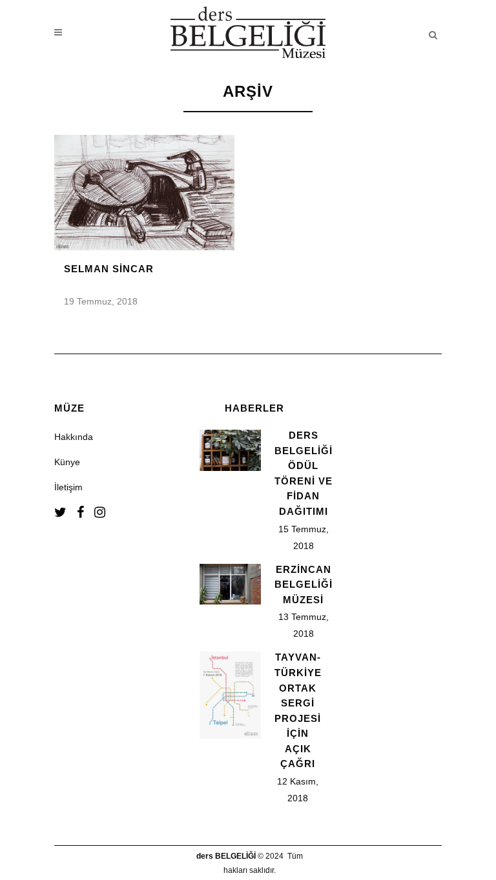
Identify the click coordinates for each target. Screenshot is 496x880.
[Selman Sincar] (144, 192)
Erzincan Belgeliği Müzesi (303, 584)
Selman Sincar (109, 268)
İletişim (68, 487)
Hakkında (73, 437)
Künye (67, 462)
